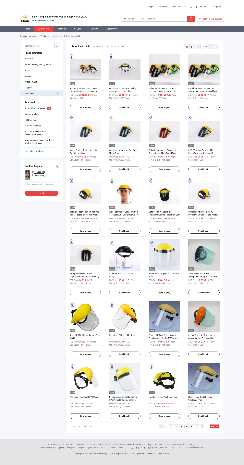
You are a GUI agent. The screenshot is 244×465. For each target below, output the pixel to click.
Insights (193, 444)
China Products (67, 444)
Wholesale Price (126, 444)
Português (71, 448)
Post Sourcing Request (212, 18)
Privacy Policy (164, 454)
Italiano (103, 448)
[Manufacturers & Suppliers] (38, 5)
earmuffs (29, 58)
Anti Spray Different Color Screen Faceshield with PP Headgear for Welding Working (84, 91)
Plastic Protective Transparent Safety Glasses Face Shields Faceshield (201, 338)
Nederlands (123, 448)
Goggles (28, 87)
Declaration (151, 454)
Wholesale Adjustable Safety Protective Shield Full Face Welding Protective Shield (203, 214)
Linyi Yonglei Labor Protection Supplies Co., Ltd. (59, 16)
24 (79, 426)
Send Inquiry (85, 107)
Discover (94, 28)
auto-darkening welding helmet (38, 64)
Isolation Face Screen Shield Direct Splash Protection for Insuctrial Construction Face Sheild (84, 214)
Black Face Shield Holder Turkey (123, 335)
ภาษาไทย (163, 448)
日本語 (148, 448)
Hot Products (53, 444)
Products (45, 28)
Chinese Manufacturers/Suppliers (88, 444)
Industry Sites (140, 444)
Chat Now (40, 175)
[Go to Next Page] (216, 46)
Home (27, 28)
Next (213, 426)
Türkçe (172, 448)
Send (41, 193)
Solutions (78, 28)
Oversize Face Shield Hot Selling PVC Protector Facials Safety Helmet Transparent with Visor (123, 400)
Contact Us (112, 28)
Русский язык (92, 448)
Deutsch (112, 448)
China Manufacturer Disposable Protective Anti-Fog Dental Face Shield (163, 153)
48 (91, 426)
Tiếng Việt (182, 448)
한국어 (140, 448)
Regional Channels (155, 444)
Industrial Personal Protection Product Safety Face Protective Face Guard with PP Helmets (162, 91)
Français (81, 448)
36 (85, 426)
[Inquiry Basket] (191, 6)
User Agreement (138, 454)
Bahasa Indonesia (196, 448)
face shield (29, 93)
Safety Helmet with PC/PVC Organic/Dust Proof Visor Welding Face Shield (84, 276)
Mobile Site (183, 444)
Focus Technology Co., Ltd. (103, 454)
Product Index (170, 444)
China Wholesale (110, 444)
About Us (62, 28)
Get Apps (202, 6)
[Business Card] (57, 166)
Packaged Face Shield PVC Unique (84, 397)
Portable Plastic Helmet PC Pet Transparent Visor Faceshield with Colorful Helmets (203, 91)
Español (60, 448)
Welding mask (31, 81)
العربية (132, 448)
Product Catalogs (35, 151)
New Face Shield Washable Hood (163, 397)
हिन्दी (155, 448)
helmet (27, 70)
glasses (28, 76)
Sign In (152, 6)
